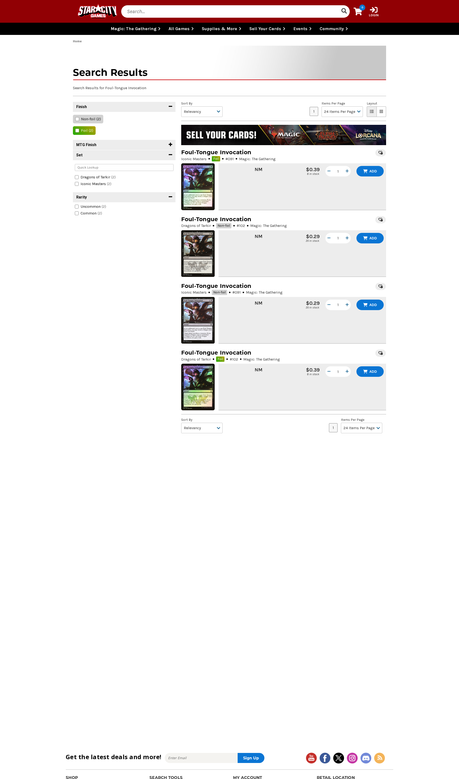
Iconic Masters (194, 159)
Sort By (186, 103)
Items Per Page (333, 103)
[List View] (372, 111)
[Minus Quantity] (329, 171)
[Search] (344, 11)
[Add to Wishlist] (380, 152)
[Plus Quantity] (347, 171)
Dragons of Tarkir (196, 225)
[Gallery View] (381, 111)
